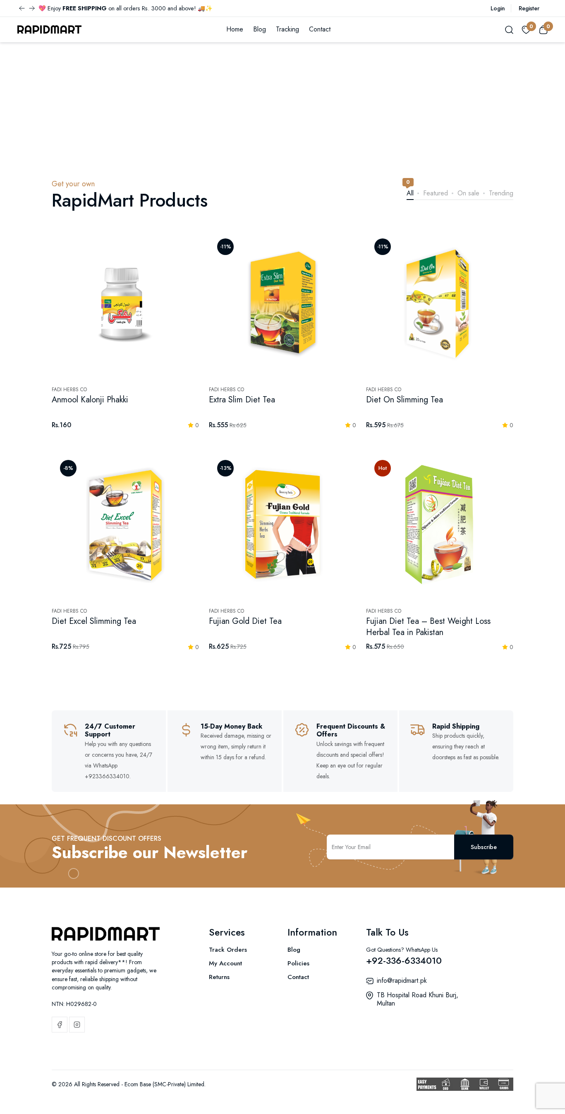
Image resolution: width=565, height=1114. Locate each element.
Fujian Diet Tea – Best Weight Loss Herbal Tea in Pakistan (428, 626)
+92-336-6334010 (404, 960)
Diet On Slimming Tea (404, 400)
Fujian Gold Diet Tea (245, 621)
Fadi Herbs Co (69, 389)
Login (498, 8)
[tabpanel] (282, 451)
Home (234, 29)
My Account (225, 963)
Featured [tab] (435, 193)
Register (529, 8)
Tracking (287, 29)
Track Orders (228, 949)
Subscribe (484, 847)
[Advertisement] (282, 104)
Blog (259, 29)
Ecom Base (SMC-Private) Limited (164, 1084)
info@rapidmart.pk (402, 980)
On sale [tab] (468, 193)
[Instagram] (77, 1024)
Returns (219, 977)
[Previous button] (32, 8)
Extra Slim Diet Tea (242, 400)
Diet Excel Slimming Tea (94, 621)
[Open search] (509, 29)
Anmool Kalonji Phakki (90, 400)
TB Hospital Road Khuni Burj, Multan (417, 999)
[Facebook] (59, 1024)
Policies (298, 963)
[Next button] (22, 8)
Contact (319, 29)
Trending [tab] (501, 193)
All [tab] (410, 193)
